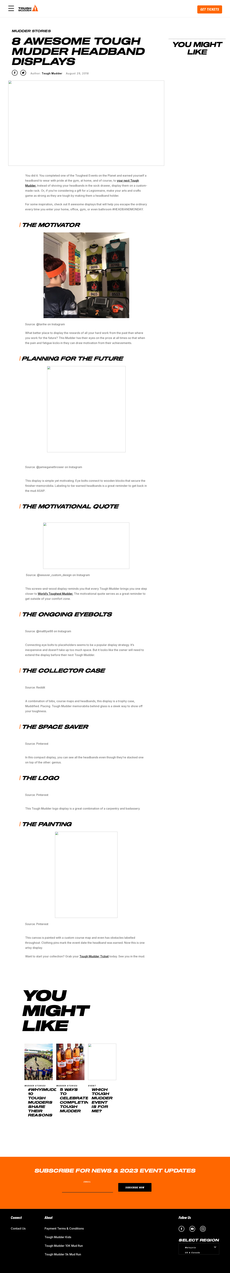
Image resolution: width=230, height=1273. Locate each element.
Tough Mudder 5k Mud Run (63, 1254)
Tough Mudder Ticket (94, 956)
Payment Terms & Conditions (64, 1228)
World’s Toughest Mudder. (55, 593)
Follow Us (185, 1217)
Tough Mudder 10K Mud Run (64, 1245)
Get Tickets (209, 9)
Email (87, 1182)
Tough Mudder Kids (58, 1237)
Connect (16, 1217)
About (48, 1217)
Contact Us (18, 1228)
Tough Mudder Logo (29, 8)
